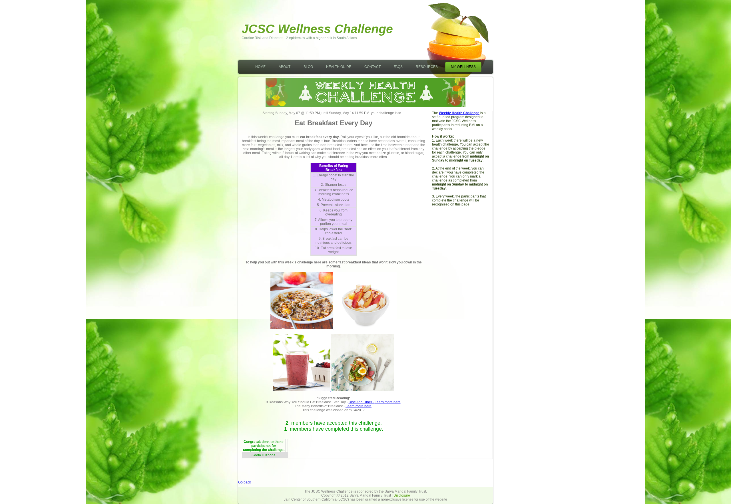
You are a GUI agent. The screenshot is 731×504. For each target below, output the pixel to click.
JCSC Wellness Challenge (317, 29)
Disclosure (401, 495)
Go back (244, 482)
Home (260, 67)
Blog (308, 67)
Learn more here (388, 402)
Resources (427, 67)
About (284, 67)
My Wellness (463, 67)
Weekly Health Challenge (459, 113)
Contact (372, 67)
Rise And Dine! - (362, 402)
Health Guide (338, 67)
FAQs (398, 67)
